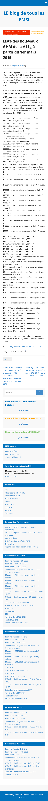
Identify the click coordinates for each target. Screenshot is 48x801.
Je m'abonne (24, 410)
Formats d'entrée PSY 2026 (16, 712)
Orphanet (9, 507)
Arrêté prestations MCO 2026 (17, 623)
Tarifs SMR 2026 (11, 696)
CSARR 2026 (10, 673)
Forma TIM (9, 504)
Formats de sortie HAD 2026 (16, 752)
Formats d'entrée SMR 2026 (16, 637)
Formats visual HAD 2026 (15, 754)
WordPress (30, 794)
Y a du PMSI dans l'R (13, 457)
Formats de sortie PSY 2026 (16, 715)
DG (28, 65)
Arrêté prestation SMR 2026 (16, 698)
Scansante (9, 513)
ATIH (7, 490)
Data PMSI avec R (12, 498)
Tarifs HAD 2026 (11, 775)
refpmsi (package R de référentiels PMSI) (21, 547)
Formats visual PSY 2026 (15, 718)
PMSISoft (9, 510)
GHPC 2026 (9, 769)
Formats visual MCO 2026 (15, 567)
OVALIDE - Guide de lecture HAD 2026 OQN (22, 766)
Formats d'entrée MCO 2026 (16, 561)
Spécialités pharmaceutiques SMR (18, 690)
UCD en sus (10, 611)
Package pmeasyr (12, 454)
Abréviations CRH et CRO (15, 493)
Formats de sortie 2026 (14, 639)
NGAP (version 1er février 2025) (17, 541)
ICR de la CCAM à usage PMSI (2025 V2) (21, 605)
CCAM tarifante (11, 538)
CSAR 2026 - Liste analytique (16, 670)
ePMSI (7, 501)
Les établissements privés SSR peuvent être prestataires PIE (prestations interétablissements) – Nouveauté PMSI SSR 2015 (13, 375)
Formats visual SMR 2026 (15, 642)
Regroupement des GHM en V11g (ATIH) (26, 346)
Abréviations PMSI (12, 496)
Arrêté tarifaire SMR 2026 (15, 693)
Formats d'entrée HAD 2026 (16, 749)
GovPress (18, 794)
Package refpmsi (11, 451)
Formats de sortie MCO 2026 (16, 564)
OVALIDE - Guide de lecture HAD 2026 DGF (22, 763)
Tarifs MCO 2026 (12, 620)
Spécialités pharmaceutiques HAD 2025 (20, 772)
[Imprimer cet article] (25, 351)
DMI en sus (9, 608)
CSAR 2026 (9, 667)
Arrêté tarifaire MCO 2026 (15, 617)
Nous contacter (11, 476)
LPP (6, 614)
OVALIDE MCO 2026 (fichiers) (17, 602)
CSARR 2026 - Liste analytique (17, 676)
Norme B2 (9, 544)
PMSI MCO (7, 359)
